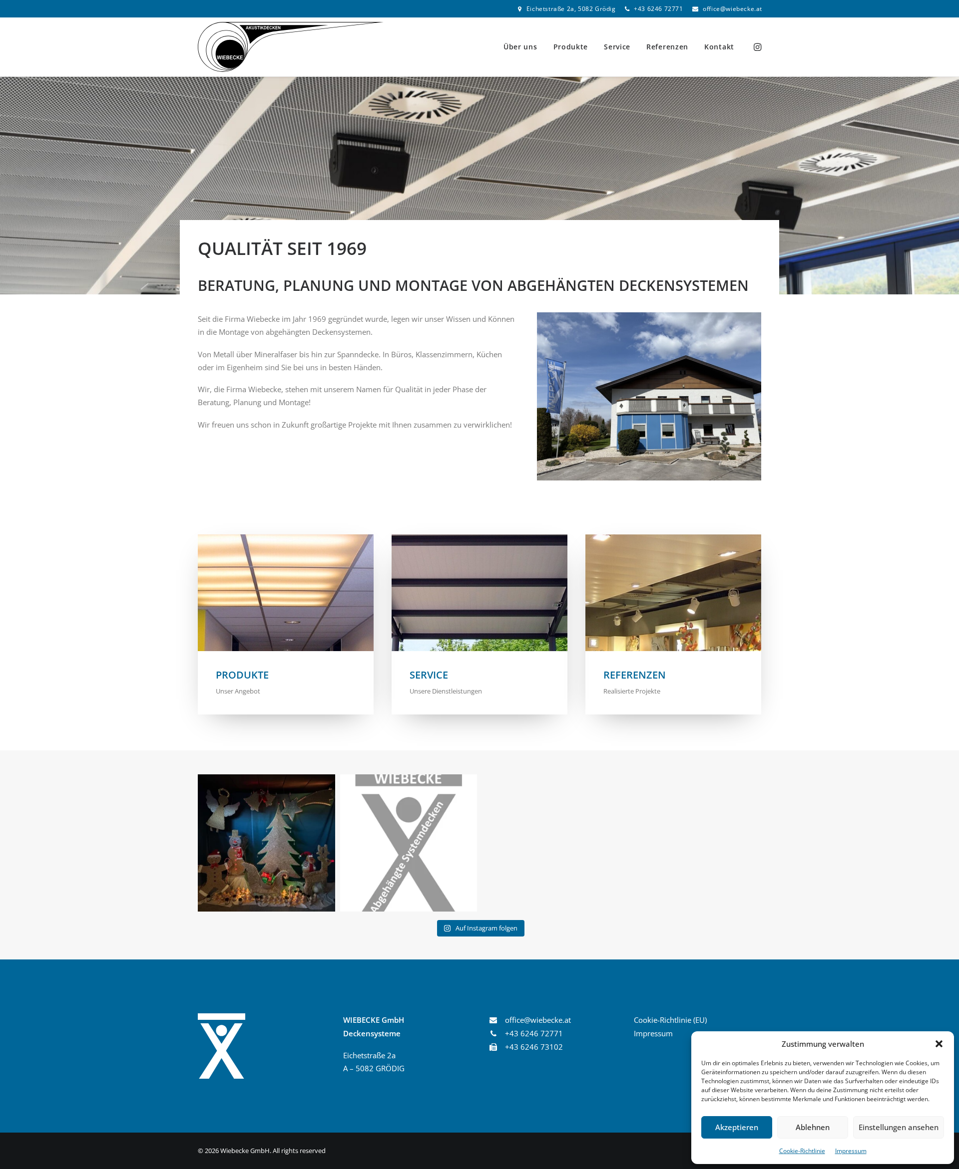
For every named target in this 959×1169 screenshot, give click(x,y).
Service (617, 46)
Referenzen (667, 46)
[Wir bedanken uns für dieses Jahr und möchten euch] (266, 843)
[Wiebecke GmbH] (291, 47)
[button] (939, 1044)
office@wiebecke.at (732, 8)
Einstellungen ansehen (899, 1127)
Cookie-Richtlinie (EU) (670, 1020)
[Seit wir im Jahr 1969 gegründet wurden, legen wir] (409, 843)
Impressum (851, 1151)
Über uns (520, 46)
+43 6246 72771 (658, 8)
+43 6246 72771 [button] (534, 1033)
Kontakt (719, 46)
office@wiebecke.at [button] (538, 1020)
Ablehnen (813, 1127)
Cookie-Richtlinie (802, 1151)
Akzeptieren (736, 1127)
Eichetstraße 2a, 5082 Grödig (571, 8)
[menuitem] (566, 8)
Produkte (570, 46)
